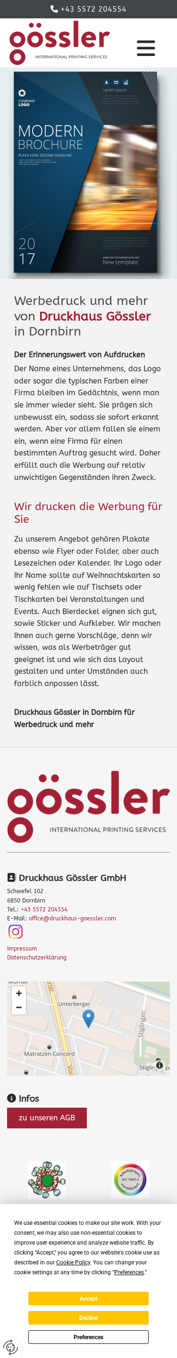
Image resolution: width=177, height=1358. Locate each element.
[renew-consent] (10, 1347)
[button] (146, 48)
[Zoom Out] (19, 1007)
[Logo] (59, 43)
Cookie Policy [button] (73, 1262)
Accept (88, 1298)
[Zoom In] (19, 993)
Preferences (88, 1337)
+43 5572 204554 (93, 9)
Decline (88, 1318)
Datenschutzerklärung (37, 957)
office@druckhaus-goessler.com (72, 918)
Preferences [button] (129, 1272)
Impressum (22, 948)
